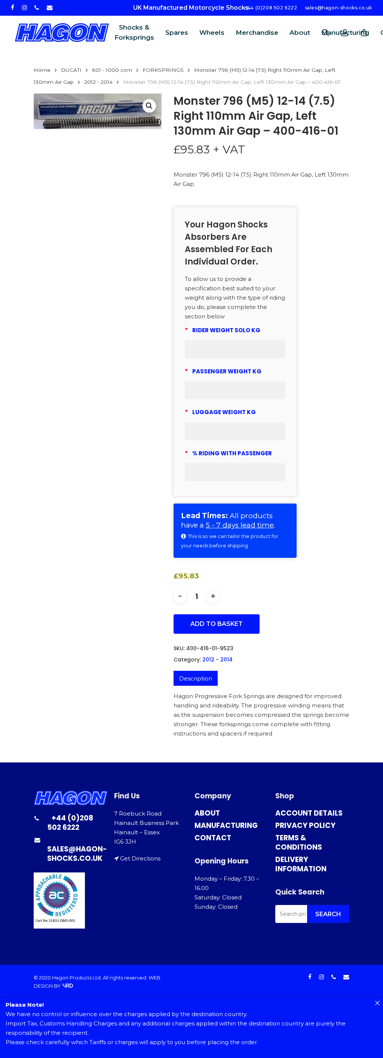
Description (195, 678)
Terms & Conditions (298, 842)
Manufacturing (226, 825)
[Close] (377, 1003)
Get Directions (140, 858)
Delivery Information (301, 864)
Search (328, 914)
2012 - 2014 (98, 82)
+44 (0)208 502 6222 (70, 822)
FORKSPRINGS (163, 70)
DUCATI (71, 70)
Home (42, 70)
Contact (212, 838)
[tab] (196, 678)
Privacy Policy (305, 825)
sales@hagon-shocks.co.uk (77, 853)
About (207, 813)
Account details (309, 813)
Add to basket (216, 623)
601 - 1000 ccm (112, 70)
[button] (149, 106)
